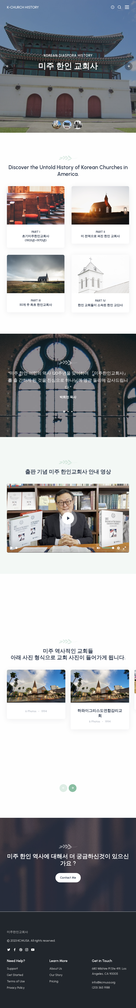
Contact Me (68, 877)
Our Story (56, 975)
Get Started (15, 975)
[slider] (51, 548)
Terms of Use (16, 981)
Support (12, 968)
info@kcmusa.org (103, 982)
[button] (7, 66)
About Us (55, 968)
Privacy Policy (16, 987)
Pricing (53, 981)
